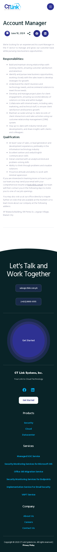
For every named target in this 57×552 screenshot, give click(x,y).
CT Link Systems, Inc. (29, 373)
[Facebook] (24, 390)
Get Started (28, 340)
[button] (36, 33)
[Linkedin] (32, 390)
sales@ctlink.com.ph (29, 288)
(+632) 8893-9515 (28, 301)
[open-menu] (50, 6)
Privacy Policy (29, 545)
